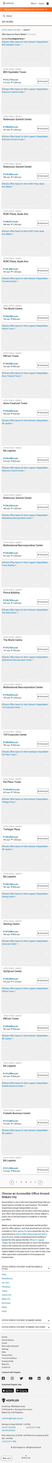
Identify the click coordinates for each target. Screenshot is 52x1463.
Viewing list (43, 81)
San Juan (5, 1283)
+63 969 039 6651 (8, 1430)
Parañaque (6, 1287)
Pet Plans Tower (12, 781)
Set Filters (7, 22)
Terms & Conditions (9, 1358)
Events (4, 1343)
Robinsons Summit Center (17, 119)
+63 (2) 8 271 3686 (33, 1427)
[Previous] (12, 1182)
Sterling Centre (11, 924)
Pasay (4, 1311)
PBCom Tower (11, 356)
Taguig (4, 1291)
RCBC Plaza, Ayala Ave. (16, 214)
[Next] (40, 1182)
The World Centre (12, 308)
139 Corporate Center (15, 734)
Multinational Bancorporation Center (23, 545)
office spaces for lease (22, 1231)
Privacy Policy (7, 1355)
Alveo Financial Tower (15, 403)
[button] (5, 53)
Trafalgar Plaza (11, 829)
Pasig (4, 1274)
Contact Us (6, 1367)
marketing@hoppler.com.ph (12, 1418)
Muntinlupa (6, 1303)
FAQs (4, 1352)
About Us (5, 1364)
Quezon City (6, 1295)
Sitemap (5, 1349)
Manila (4, 1307)
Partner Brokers (8, 1340)
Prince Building (11, 592)
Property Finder (8, 1361)
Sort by (13, 39)
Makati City (6, 1299)
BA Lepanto (9, 450)
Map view (7, 1458)
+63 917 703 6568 (8, 1427)
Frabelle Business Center (16, 1113)
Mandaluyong (7, 1278)
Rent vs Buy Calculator (10, 1346)
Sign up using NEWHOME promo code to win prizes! (24, 9)
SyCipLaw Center (12, 971)
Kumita (4, 1337)
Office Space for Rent (11, 30)
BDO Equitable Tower (14, 72)
